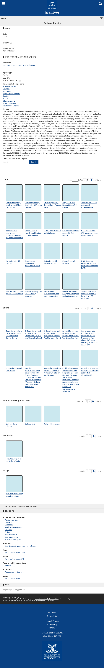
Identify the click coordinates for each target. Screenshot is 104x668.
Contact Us (52, 616)
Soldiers (8, 529)
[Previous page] (84, 180)
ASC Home (52, 612)
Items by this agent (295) (15, 552)
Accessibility (52, 624)
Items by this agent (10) (14, 559)
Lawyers (8, 522)
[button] (33, 162)
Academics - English (13, 539)
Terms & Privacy (52, 621)
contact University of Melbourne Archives (46, 599)
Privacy (52, 627)
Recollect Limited (30, 601)
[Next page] (88, 180)
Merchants (9, 525)
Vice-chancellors (11, 537)
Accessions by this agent (15, 572)
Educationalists (11, 534)
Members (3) (10, 565)
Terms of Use (15, 597)
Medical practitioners (13, 527)
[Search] (91, 180)
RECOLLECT (6, 601)
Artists (7, 532)
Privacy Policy (7, 597)
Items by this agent (12, 578)
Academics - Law (11, 520)
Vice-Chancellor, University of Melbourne (21, 546)
